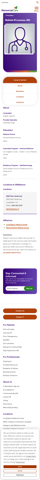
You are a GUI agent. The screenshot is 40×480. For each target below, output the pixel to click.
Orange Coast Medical (14, 425)
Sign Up (29, 288)
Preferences (20, 475)
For (9, 325)
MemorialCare (10, 407)
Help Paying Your (11, 351)
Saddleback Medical (13, 429)
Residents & (10, 368)
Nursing (9, 372)
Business (10, 375)
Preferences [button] (20, 462)
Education (20, 91)
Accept (20, 467)
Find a (8, 329)
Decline (20, 471)
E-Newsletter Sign (11, 386)
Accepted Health (12, 253)
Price (10, 336)
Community (10, 393)
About (20, 86)
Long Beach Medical (13, 418)
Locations (20, 97)
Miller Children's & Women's (17, 422)
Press (7, 404)
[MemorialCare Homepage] (10, 9)
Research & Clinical (12, 347)
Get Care (8, 343)
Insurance (20, 102)
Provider (10, 365)
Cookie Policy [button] (31, 456)
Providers (9, 15)
